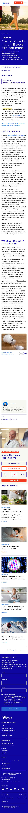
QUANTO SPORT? (8, 80)
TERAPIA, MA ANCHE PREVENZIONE (14, 83)
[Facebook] (3, 789)
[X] (23, 789)
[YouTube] (11, 789)
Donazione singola (14, 463)
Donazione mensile (14, 468)
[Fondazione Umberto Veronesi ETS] (5, 3)
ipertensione (6, 419)
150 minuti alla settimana (16, 135)
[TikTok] (19, 789)
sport (14, 419)
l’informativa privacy (15, 696)
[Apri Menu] (25, 3)
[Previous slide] (20, 353)
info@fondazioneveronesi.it (12, 781)
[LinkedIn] (15, 789)
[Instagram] (7, 789)
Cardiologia (5, 33)
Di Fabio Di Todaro (6, 67)
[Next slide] (25, 353)
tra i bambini (17, 115)
